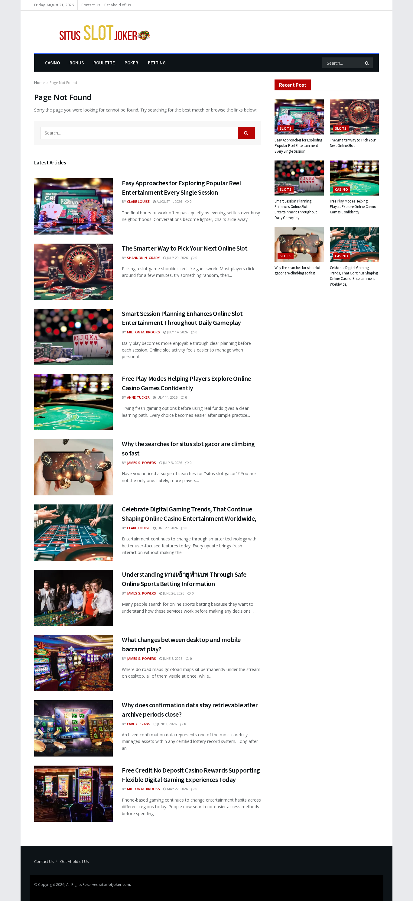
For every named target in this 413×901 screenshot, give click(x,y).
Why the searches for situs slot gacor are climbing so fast (297, 270)
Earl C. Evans (138, 723)
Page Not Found (63, 82)
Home (39, 82)
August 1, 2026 (169, 201)
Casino (52, 63)
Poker (131, 63)
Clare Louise (138, 201)
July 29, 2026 (177, 257)
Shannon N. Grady (143, 257)
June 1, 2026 (166, 723)
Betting (157, 63)
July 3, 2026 (172, 462)
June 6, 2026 (172, 658)
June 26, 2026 (173, 593)
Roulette (104, 63)
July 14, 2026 (177, 332)
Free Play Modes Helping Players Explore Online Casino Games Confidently (353, 207)
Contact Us (90, 5)
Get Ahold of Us (117, 5)
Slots (285, 128)
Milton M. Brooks (143, 332)
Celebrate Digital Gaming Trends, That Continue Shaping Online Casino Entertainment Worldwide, (354, 276)
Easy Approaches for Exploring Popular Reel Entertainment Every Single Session (298, 146)
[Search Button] (367, 62)
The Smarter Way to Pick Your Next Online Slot (184, 248)
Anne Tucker (138, 397)
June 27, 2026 (167, 528)
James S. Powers (141, 462)
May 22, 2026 (177, 788)
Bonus (77, 63)
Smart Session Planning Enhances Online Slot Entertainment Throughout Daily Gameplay (296, 209)
